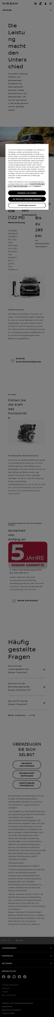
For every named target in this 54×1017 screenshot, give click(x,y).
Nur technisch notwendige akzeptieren (27, 199)
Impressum (37, 186)
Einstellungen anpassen (27, 205)
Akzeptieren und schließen (27, 193)
